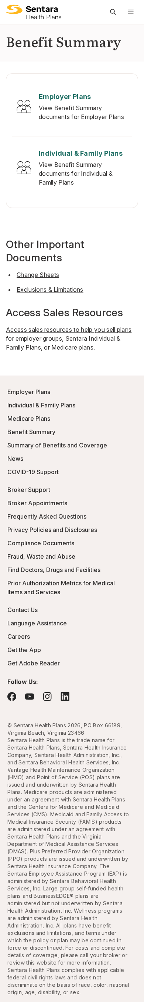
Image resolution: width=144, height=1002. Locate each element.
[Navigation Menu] (130, 11)
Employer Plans (28, 392)
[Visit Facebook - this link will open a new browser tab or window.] (11, 696)
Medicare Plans (28, 418)
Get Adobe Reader (33, 663)
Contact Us (22, 610)
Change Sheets (38, 274)
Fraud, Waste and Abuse (41, 556)
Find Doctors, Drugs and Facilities (53, 569)
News (15, 458)
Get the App (24, 650)
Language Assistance (37, 623)
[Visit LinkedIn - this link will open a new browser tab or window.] (65, 696)
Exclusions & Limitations (50, 289)
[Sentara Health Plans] (33, 11)
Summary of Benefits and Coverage (57, 445)
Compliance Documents (40, 543)
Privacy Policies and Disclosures (52, 529)
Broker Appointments (37, 503)
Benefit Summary (31, 432)
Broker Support (28, 489)
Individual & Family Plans (41, 405)
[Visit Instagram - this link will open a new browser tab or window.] (47, 696)
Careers (18, 636)
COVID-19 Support (33, 472)
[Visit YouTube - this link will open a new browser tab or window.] (29, 696)
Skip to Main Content (11, 10)
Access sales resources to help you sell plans (68, 329)
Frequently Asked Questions (46, 516)
